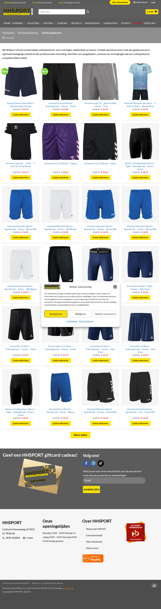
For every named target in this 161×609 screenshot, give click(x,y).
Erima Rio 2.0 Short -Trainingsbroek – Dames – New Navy (140, 349)
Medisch (76, 23)
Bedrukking (92, 23)
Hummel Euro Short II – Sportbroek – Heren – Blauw (60, 410)
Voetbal (48, 23)
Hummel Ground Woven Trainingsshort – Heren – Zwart (60, 104)
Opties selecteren (20, 115)
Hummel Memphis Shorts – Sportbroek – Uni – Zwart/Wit (140, 410)
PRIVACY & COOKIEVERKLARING (47, 583)
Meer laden (80, 434)
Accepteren (56, 314)
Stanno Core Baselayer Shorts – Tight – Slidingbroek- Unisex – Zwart (21, 412)
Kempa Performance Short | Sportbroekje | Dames (20, 104)
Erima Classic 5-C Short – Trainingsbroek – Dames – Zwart (60, 347)
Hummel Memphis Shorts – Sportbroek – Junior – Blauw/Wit (140, 227)
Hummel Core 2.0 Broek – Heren (100, 163)
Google (58, 588)
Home (7, 23)
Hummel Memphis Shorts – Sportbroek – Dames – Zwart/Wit (100, 410)
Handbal (17, 23)
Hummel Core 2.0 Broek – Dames (60, 163)
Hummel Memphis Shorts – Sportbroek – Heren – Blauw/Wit (21, 227)
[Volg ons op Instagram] (93, 463)
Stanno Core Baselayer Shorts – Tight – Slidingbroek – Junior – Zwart (140, 166)
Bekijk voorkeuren (105, 314)
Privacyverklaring (86, 321)
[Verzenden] (87, 11)
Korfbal (62, 23)
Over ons (149, 23)
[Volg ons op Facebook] (86, 463)
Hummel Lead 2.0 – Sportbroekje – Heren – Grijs (100, 104)
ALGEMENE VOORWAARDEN (16, 583)
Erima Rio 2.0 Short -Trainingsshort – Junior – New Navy (100, 349)
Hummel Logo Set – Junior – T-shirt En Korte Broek (21, 165)
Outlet (138, 23)
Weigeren (80, 314)
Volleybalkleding (28, 33)
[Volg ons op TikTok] (100, 463)
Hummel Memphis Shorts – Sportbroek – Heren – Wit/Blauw (60, 227)
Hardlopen (110, 23)
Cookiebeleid (71, 321)
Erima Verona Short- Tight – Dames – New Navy (140, 287)
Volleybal (33, 23)
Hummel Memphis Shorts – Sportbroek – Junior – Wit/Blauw (21, 287)
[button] (115, 286)
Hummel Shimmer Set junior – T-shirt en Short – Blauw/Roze (140, 104)
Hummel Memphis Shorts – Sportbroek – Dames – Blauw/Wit (100, 227)
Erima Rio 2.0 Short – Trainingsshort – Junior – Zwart (20, 347)
